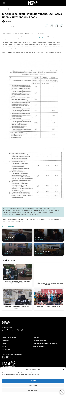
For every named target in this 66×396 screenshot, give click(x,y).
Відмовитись (33, 385)
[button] (63, 369)
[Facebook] (47, 26)
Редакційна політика (40, 340)
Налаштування (33, 390)
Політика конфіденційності (36, 393)
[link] (3, 330)
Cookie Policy (25, 393)
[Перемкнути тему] (62, 392)
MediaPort (4, 8)
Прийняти (33, 380)
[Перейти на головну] (33, 3)
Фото (4, 346)
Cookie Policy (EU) (39, 346)
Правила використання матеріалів (45, 343)
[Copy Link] (62, 26)
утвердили (43, 37)
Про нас (36, 337)
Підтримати (6, 349)
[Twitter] (52, 26)
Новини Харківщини (9, 337)
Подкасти (5, 343)
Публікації (5, 340)
